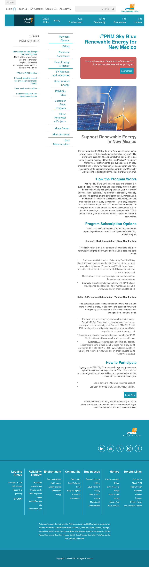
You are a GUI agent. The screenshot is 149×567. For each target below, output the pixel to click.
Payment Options (64, 38)
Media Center (136, 486)
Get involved (56, 483)
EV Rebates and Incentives (61, 73)
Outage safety (36, 489)
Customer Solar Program (60, 104)
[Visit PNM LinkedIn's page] (101, 448)
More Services (61, 134)
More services (113, 505)
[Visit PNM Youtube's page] (110, 448)
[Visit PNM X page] (119, 448)
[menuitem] (136, 20)
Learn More (126, 70)
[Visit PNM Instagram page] (128, 448)
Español (10, 2)
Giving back (75, 479)
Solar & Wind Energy (61, 83)
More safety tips (35, 508)
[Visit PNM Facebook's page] (137, 448)
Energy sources (54, 486)
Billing (65, 46)
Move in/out (114, 501)
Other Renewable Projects (60, 117)
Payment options (112, 479)
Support (138, 498)
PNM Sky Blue (60, 92)
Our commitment (54, 479)
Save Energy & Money (61, 63)
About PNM (137, 483)
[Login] (14, 9)
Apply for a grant (73, 490)
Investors (138, 490)
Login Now (130, 394)
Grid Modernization (61, 142)
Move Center (62, 128)
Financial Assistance (63, 54)
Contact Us (137, 479)
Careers (138, 494)
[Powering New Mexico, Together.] (130, 7)
